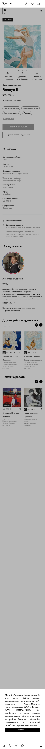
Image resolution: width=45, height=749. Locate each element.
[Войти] (26, 4)
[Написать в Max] (22, 746)
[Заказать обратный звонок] (10, 745)
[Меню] (41, 745)
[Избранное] (32, 4)
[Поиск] (3, 745)
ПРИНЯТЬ (22, 730)
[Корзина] (38, 4)
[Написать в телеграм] (16, 746)
